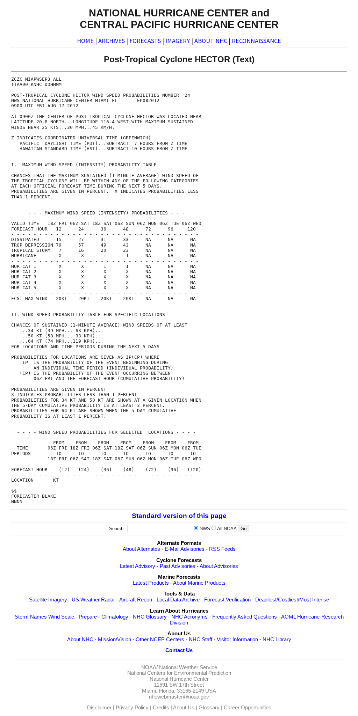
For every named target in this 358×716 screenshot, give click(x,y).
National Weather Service (188, 667)
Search (117, 528)
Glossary (209, 707)
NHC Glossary (150, 617)
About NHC (80, 639)
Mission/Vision (114, 639)
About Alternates (141, 549)
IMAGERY (177, 41)
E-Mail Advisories (185, 549)
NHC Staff (200, 639)
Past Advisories (177, 566)
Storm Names (31, 617)
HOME (85, 41)
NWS (205, 528)
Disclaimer (99, 707)
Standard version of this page (179, 515)
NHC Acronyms (189, 617)
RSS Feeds (222, 549)
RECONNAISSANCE (256, 41)
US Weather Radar (93, 599)
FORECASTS (145, 41)
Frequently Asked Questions (244, 617)
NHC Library (277, 639)
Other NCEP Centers (160, 639)
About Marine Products (199, 583)
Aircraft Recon (135, 599)
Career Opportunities (247, 707)
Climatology (114, 617)
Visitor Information (237, 639)
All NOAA (226, 528)
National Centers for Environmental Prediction (179, 673)
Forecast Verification (227, 599)
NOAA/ (149, 667)
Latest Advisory (137, 566)
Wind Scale (61, 617)
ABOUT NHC (210, 41)
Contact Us (179, 650)
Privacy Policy (132, 707)
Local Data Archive (178, 599)
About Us (183, 707)
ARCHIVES (111, 41)
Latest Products (151, 583)
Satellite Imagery (48, 599)
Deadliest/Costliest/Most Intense (292, 599)
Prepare (88, 617)
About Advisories (219, 566)
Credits (161, 707)
